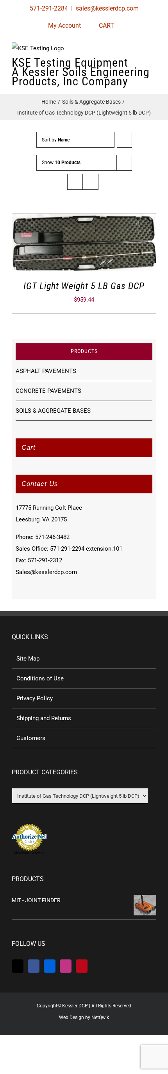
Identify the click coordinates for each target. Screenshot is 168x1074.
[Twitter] (17, 966)
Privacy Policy (34, 698)
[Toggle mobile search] (139, 66)
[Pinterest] (82, 966)
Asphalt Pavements (46, 370)
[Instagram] (65, 966)
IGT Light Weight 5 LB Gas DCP (84, 286)
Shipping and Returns (43, 718)
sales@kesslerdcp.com (106, 8)
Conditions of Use (40, 678)
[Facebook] (33, 966)
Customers (30, 738)
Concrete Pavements (48, 390)
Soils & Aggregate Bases (53, 410)
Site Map (27, 658)
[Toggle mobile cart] (125, 66)
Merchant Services (29, 853)
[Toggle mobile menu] (153, 66)
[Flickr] (49, 966)
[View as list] (90, 181)
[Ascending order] (124, 140)
